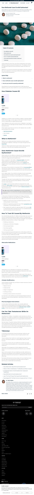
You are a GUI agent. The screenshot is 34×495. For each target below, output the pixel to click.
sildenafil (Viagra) (22, 306)
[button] (31, 3)
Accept (16, 492)
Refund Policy (4, 461)
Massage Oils (4, 431)
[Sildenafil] (17, 20)
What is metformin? (7, 78)
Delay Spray (4, 425)
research (25, 162)
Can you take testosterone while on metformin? (13, 58)
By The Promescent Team (10, 13)
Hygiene (3, 433)
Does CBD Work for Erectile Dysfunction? (12, 374)
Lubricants (3, 428)
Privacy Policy (6, 490)
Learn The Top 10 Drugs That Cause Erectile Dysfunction (15, 376)
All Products (4, 420)
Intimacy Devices (5, 430)
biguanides (4, 143)
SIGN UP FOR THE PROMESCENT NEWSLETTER (9, 405)
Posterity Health (20, 160)
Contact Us (4, 458)
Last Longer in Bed (5, 445)
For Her (3, 423)
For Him (3, 422)
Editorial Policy (4, 466)
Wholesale (3, 473)
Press (3, 452)
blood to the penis (25, 186)
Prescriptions (4, 436)
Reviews (3, 450)
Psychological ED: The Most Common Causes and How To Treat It (17, 378)
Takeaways (6, 60)
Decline (27, 492)
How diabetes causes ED (8, 51)
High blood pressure (7, 131)
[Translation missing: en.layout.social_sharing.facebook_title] (29, 394)
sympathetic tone (28, 204)
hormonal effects (28, 167)
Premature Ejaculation (6, 447)
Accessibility (4, 459)
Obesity (5, 135)
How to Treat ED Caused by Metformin (11, 56)
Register (3, 472)
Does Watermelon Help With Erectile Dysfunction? (14, 366)
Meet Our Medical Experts (6, 453)
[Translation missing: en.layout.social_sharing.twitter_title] (27, 394)
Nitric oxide (9, 185)
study (5, 183)
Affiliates (3, 475)
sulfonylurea (25, 275)
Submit (29, 407)
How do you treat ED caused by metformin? (13, 83)
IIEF (30, 207)
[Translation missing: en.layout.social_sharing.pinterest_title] (31, 394)
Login (3, 470)
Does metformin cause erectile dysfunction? (13, 80)
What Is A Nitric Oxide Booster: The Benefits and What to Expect (17, 368)
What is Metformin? (7, 53)
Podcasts (3, 444)
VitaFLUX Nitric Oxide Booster (13, 190)
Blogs (3, 442)
